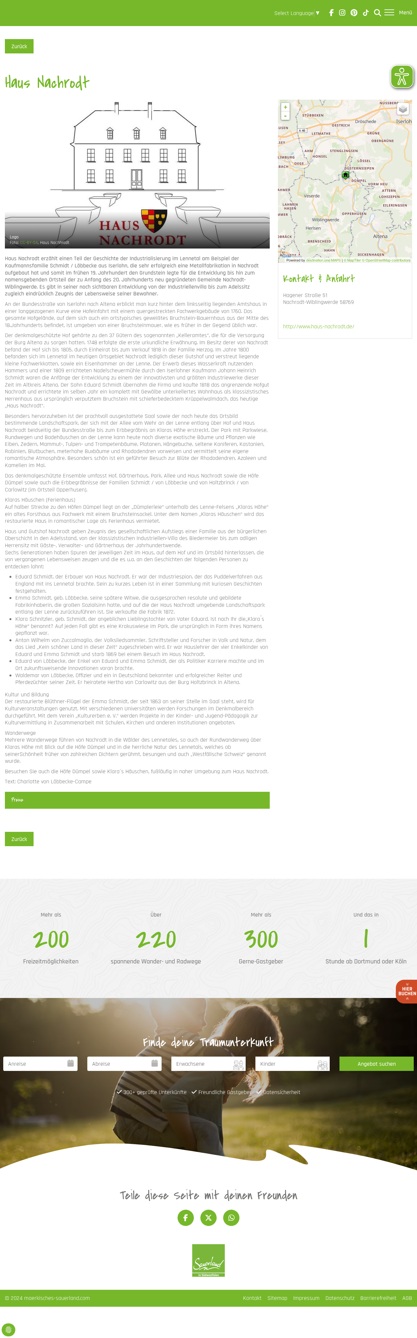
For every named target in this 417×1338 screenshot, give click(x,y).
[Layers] (403, 109)
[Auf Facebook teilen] (186, 1218)
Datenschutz (339, 1298)
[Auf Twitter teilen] (208, 1218)
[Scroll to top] (401, 1322)
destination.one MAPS (323, 260)
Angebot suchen (377, 1064)
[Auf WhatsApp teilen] (231, 1218)
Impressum (306, 1298)
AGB (407, 1298)
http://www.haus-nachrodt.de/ (318, 326)
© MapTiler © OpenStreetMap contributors (377, 260)
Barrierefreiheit (378, 1298)
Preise (17, 800)
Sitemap (277, 1298)
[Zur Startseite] (23, 13)
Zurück (19, 46)
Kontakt (252, 1298)
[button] (83, 108)
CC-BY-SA (29, 243)
